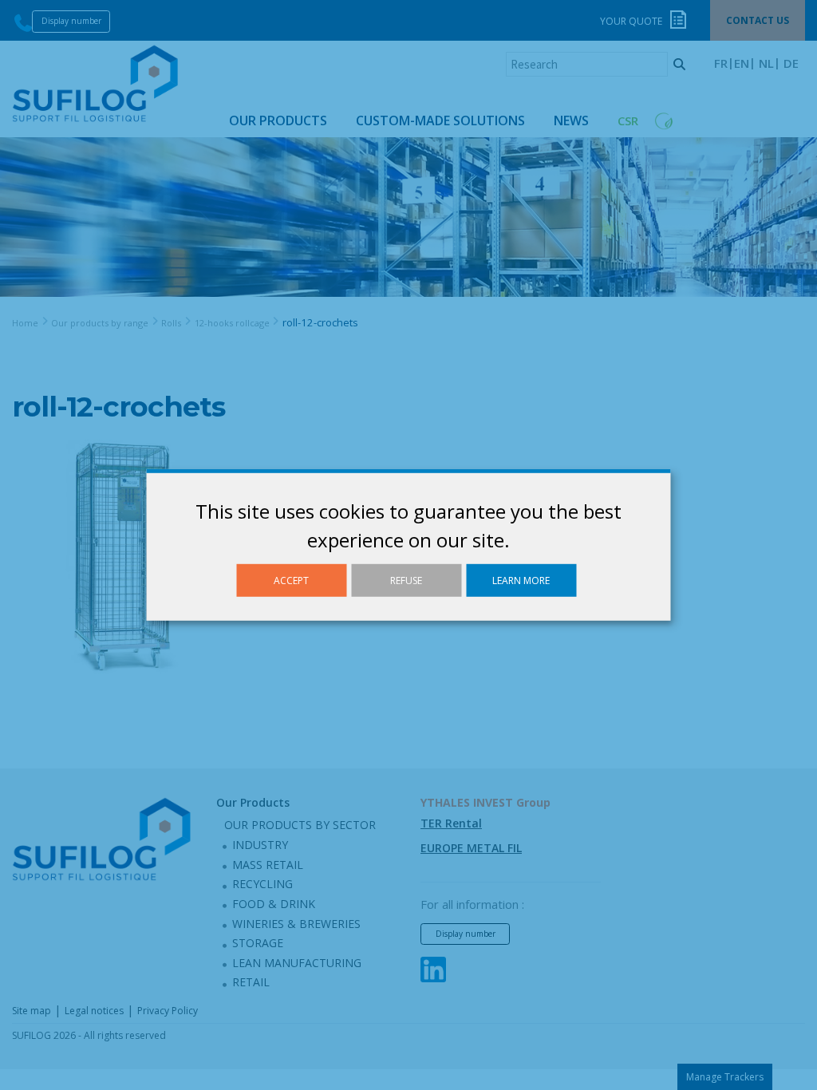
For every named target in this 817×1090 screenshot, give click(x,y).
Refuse (406, 580)
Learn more (521, 580)
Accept (291, 580)
